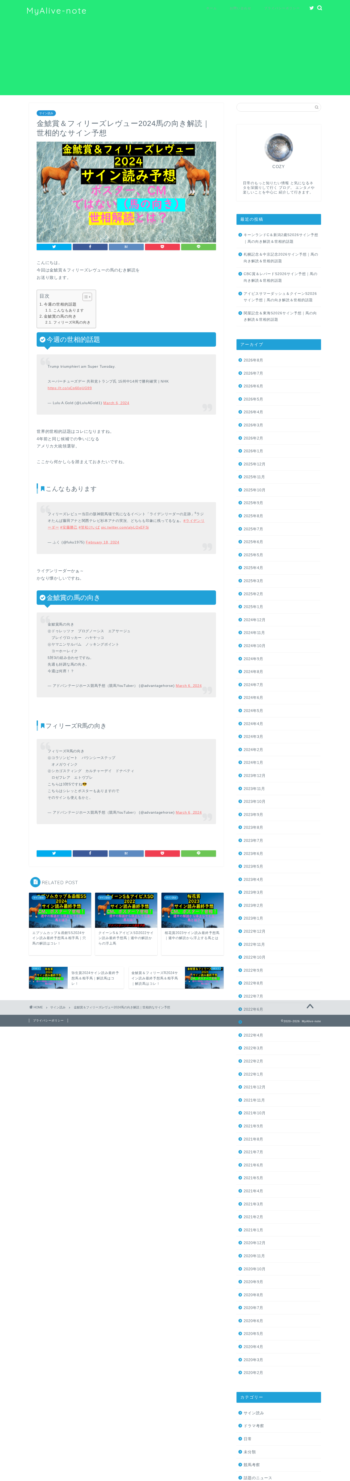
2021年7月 (253, 1152)
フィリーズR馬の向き (72, 322)
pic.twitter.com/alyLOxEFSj (125, 527)
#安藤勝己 (69, 527)
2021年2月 (253, 1217)
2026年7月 (253, 373)
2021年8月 (253, 1139)
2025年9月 (253, 503)
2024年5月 (253, 710)
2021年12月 (255, 1087)
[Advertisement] (175, 59)
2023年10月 (255, 801)
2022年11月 (254, 944)
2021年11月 (254, 1100)
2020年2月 (253, 1372)
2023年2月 (253, 905)
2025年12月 (255, 464)
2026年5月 (253, 399)
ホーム (211, 8)
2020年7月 (253, 1307)
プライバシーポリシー (282, 8)
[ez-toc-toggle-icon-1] (85, 297)
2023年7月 (253, 840)
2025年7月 (253, 529)
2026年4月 (253, 412)
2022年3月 (253, 1048)
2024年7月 (253, 685)
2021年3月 (253, 1204)
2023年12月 (255, 775)
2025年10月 (255, 490)
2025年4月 (253, 568)
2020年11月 (254, 1256)
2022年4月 (253, 1035)
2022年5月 (253, 1022)
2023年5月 (253, 866)
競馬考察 (252, 1465)
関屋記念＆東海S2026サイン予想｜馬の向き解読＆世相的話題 (280, 316)
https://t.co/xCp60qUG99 (70, 388)
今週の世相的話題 (60, 304)
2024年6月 (253, 697)
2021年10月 (255, 1113)
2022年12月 (255, 931)
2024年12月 (255, 620)
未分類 (250, 1452)
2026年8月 (253, 360)
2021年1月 (253, 1230)
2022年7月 (253, 996)
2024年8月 (253, 671)
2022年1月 (253, 1074)
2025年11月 (254, 477)
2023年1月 (253, 918)
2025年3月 (253, 581)
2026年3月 (253, 425)
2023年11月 (254, 788)
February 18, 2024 (102, 542)
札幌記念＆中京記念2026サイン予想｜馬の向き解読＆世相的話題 (281, 257)
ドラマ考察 (254, 1426)
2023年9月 (253, 814)
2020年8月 (253, 1295)
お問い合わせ (240, 8)
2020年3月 (253, 1360)
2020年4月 (253, 1346)
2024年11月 (254, 632)
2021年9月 (253, 1126)
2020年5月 (253, 1333)
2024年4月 (253, 724)
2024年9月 (253, 659)
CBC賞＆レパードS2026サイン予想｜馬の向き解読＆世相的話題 (280, 277)
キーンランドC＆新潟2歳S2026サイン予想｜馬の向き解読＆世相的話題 (281, 238)
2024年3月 (253, 736)
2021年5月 (253, 1178)
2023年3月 (253, 892)
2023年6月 (253, 853)
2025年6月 (253, 542)
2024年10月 (255, 646)
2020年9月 (253, 1282)
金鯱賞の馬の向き (60, 316)
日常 (248, 1439)
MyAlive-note (56, 10)
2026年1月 (253, 451)
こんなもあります (68, 310)
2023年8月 (253, 827)
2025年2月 (253, 594)
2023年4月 (253, 879)
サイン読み (46, 113)
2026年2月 (253, 438)
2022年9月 (253, 970)
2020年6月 (253, 1321)
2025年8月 (253, 516)
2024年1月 (253, 762)
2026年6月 (253, 386)
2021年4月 (253, 1191)
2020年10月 (255, 1269)
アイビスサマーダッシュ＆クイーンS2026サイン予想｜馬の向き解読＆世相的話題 (280, 297)
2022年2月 (253, 1061)
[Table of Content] (87, 297)
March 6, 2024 (116, 403)
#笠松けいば (89, 527)
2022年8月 (253, 983)
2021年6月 (253, 1165)
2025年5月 (253, 555)
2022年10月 (255, 957)
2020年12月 (255, 1243)
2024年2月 (253, 749)
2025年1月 (253, 607)
